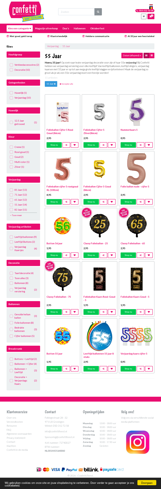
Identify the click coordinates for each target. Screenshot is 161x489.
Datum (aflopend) (131, 55)
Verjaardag (22, 97)
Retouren (12, 425)
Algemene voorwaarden (19, 433)
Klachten (11, 445)
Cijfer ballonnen (24, 336)
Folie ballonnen (24, 322)
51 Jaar (20, 204)
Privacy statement (16, 437)
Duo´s (66, 28)
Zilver (19, 166)
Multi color (21, 161)
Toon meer (16, 215)
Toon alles (21, 278)
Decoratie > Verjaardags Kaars (25, 380)
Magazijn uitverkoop (46, 28)
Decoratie (22, 69)
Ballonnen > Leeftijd (25, 370)
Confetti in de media (17, 449)
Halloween (80, 28)
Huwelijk (20, 92)
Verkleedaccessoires (25, 64)
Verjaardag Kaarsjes (25, 248)
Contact (11, 441)
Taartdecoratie (23, 273)
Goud (18, 156)
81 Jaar (20, 189)
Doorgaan (147, 483)
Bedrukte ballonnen (25, 329)
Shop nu (54, 145)
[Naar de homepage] (27, 12)
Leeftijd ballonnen (25, 236)
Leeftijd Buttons (24, 241)
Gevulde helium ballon (25, 316)
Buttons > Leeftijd (25, 358)
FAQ (9, 429)
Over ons (11, 417)
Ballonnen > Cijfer (25, 363)
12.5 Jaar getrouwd (25, 122)
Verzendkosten (15, 421)
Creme (19, 147)
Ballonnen (21, 283)
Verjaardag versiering (25, 289)
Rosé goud (21, 152)
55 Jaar (66, 46)
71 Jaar (20, 194)
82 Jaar (20, 209)
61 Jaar (20, 199)
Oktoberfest (97, 28)
